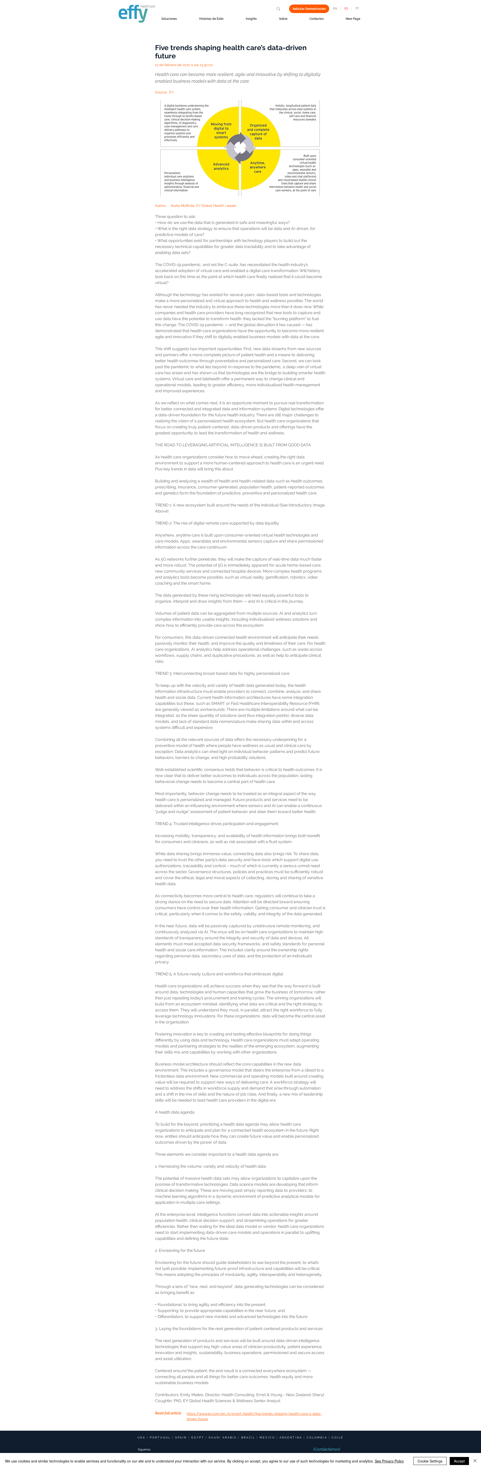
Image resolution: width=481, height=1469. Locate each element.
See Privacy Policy (389, 1460)
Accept (459, 1460)
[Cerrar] (475, 1461)
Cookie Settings (430, 1460)
